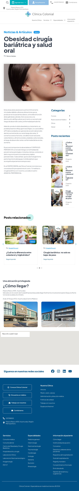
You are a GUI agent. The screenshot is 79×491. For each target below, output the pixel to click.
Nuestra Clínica (37, 20)
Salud (37, 32)
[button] (3, 244)
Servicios (46, 20)
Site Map (7, 430)
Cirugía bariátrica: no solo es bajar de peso (69, 194)
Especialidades (58, 20)
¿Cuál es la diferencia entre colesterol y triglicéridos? (69, 173)
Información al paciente (71, 20)
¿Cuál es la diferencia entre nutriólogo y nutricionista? (69, 148)
